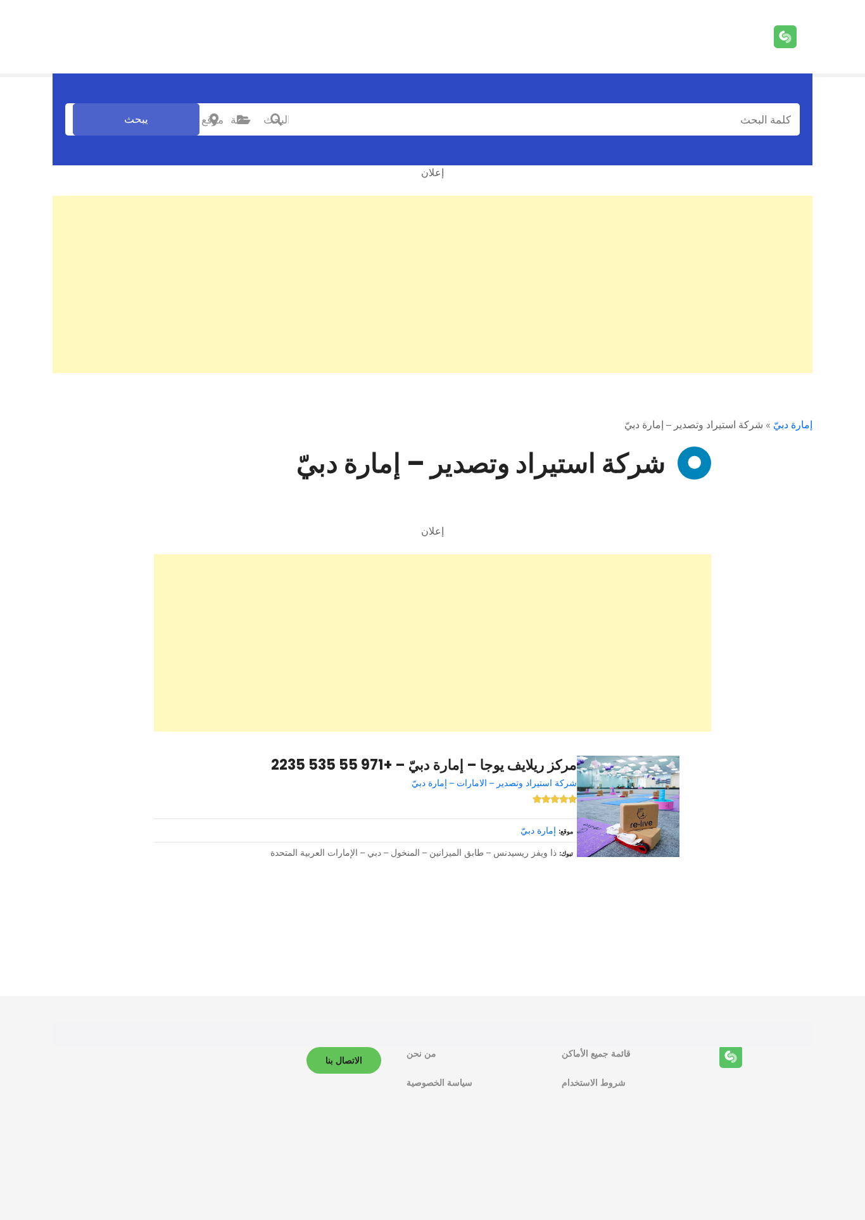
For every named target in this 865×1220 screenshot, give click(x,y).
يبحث (136, 119)
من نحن (421, 1053)
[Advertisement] (432, 284)
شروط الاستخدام (594, 1082)
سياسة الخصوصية (439, 1082)
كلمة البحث (276, 119)
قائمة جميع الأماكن (596, 1053)
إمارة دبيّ (792, 425)
